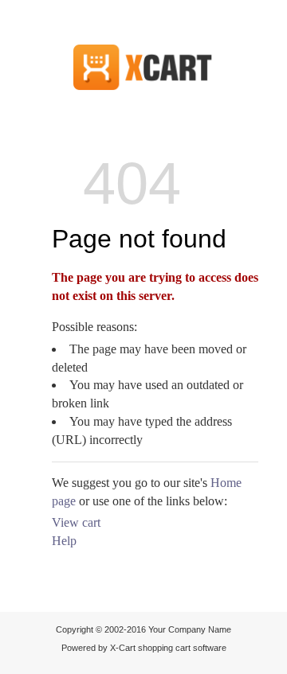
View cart (76, 522)
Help (64, 540)
